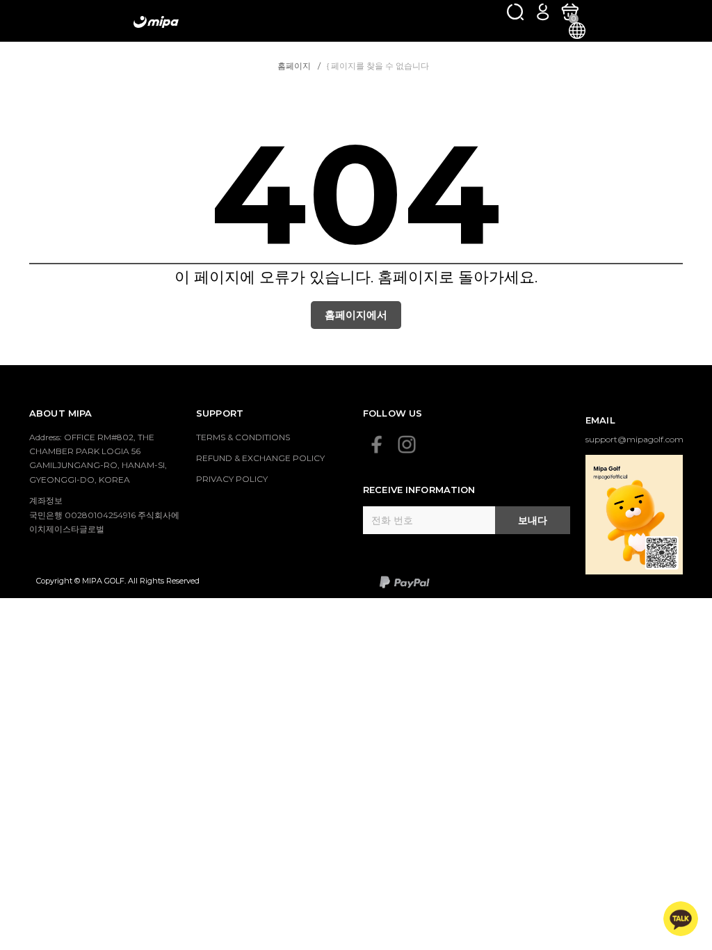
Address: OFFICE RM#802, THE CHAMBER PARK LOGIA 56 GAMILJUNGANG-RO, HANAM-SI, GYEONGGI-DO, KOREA (98, 458)
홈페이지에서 (356, 314)
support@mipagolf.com (634, 439)
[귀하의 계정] (542, 11)
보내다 (532, 520)
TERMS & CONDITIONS (243, 437)
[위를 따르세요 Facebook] (377, 444)
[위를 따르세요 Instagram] (407, 444)
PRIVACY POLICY (232, 479)
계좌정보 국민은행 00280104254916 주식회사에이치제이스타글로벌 (104, 514)
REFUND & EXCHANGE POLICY (260, 458)
